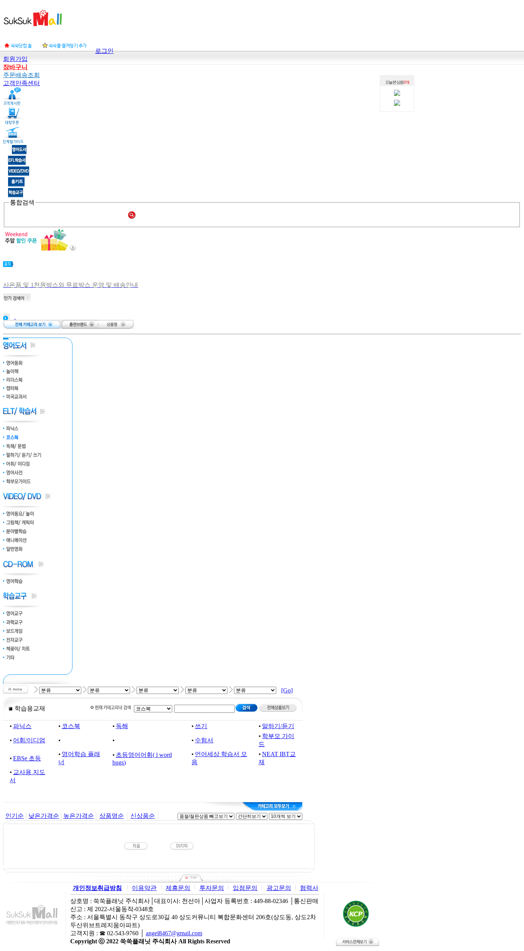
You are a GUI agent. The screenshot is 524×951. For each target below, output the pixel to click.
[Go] (287, 690)
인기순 (14, 816)
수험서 (204, 740)
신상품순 (142, 816)
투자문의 (211, 888)
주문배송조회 (21, 75)
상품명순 (111, 816)
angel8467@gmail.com (174, 933)
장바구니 (15, 67)
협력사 (309, 888)
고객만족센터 (21, 83)
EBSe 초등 (27, 758)
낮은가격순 (43, 816)
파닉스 (22, 726)
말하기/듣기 (278, 726)
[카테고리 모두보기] (272, 806)
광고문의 (279, 888)
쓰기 (201, 726)
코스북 (71, 726)
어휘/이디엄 (29, 740)
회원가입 (15, 59)
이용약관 (144, 888)
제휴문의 (178, 888)
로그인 (104, 51)
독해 (122, 726)
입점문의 (245, 888)
